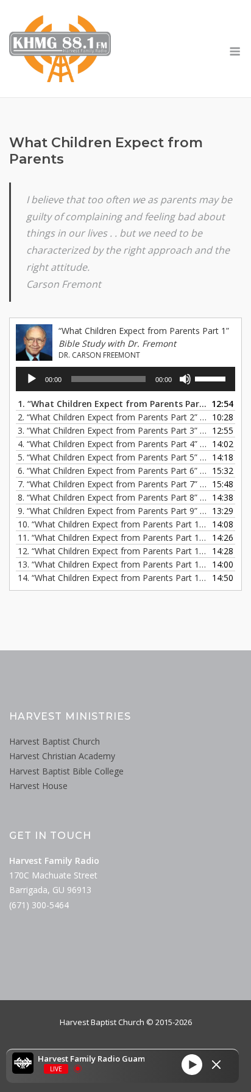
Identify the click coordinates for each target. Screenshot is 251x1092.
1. (113, 403)
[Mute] (185, 379)
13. (113, 564)
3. (113, 430)
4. (113, 444)
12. (113, 551)
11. (113, 537)
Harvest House (38, 785)
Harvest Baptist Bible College (66, 771)
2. (113, 417)
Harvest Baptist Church (54, 741)
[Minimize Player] (216, 1064)
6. (113, 470)
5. (113, 457)
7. (113, 484)
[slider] (212, 378)
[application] (125, 379)
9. (113, 510)
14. (113, 577)
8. (113, 497)
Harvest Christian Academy (62, 756)
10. (113, 524)
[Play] (32, 379)
